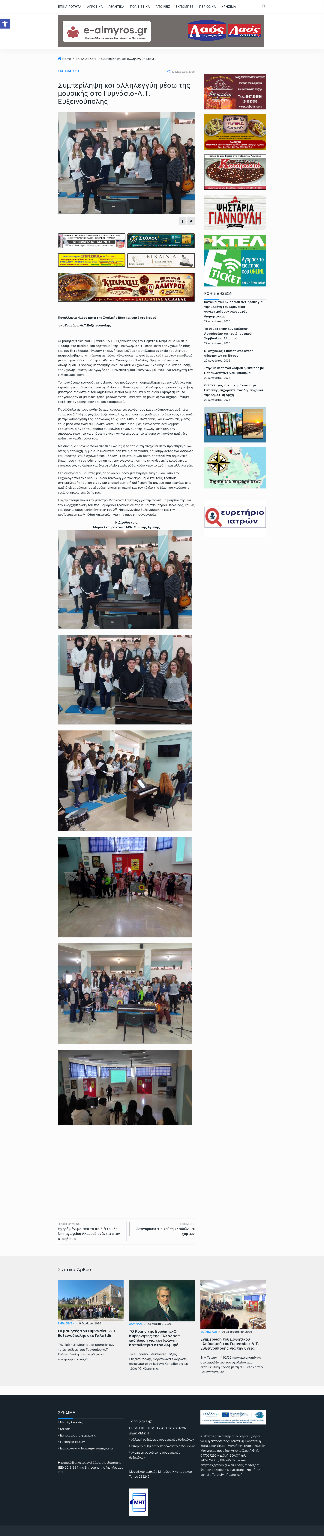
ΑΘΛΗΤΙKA (116, 6)
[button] (5, 24)
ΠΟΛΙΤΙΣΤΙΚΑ (140, 6)
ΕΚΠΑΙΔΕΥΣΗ (86, 59)
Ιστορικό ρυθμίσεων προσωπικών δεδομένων (163, 1446)
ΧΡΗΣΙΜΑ (228, 6)
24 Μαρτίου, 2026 (159, 1323)
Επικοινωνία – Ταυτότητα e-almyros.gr (86, 1448)
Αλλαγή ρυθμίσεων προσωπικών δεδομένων (162, 1439)
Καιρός (65, 1429)
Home (66, 59)
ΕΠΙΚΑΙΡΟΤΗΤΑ (69, 6)
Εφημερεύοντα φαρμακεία (78, 1435)
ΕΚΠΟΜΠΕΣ (185, 6)
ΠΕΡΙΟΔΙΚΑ (207, 6)
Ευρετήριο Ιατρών (72, 1442)
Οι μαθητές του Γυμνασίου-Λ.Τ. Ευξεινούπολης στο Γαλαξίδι (87, 1333)
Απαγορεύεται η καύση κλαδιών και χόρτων (165, 1229)
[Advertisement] (126, 1162)
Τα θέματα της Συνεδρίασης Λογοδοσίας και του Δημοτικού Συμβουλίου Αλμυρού (228, 333)
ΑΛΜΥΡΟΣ (136, 1323)
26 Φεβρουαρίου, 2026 (237, 1331)
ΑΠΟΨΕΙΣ (162, 6)
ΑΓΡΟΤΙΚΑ (95, 6)
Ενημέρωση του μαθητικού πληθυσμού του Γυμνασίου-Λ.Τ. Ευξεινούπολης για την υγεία (229, 1344)
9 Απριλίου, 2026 (90, 1323)
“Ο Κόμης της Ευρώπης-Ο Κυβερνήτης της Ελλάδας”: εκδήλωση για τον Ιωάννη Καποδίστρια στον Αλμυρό (154, 1338)
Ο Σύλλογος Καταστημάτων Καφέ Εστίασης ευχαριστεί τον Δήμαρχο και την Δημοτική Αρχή (233, 390)
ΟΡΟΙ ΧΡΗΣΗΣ (141, 1422)
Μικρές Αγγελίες (71, 1422)
